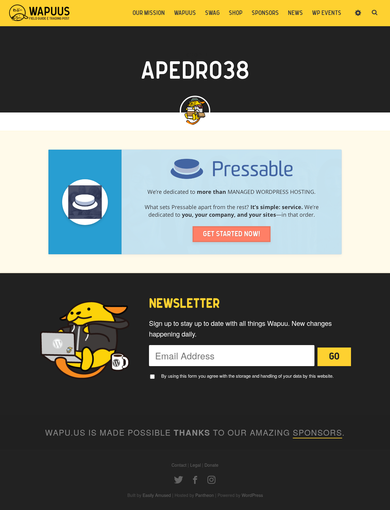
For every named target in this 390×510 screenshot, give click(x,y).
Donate (211, 465)
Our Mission (149, 13)
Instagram (211, 480)
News (295, 13)
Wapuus (39, 13)
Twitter (178, 480)
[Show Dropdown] (358, 17)
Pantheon (204, 495)
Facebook (195, 480)
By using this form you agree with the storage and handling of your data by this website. (247, 376)
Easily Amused (157, 495)
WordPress (252, 495)
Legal (195, 465)
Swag (212, 13)
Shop (236, 13)
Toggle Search (375, 13)
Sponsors (265, 13)
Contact (179, 465)
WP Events (326, 13)
